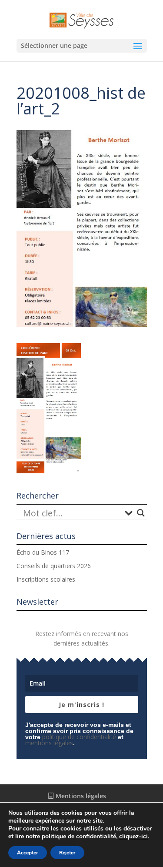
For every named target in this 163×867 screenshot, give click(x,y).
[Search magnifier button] (141, 513)
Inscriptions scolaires (46, 579)
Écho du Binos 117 (43, 552)
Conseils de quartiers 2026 (54, 566)
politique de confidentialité (79, 737)
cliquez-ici (133, 836)
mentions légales (49, 743)
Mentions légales (80, 796)
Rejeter (67, 852)
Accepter (27, 852)
